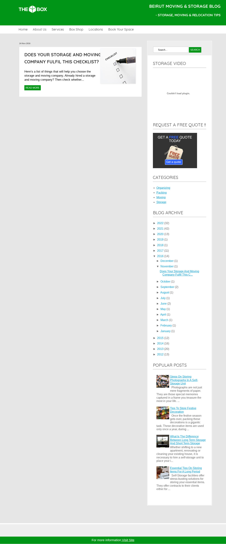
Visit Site (127, 540)
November (167, 266)
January (165, 331)
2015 (160, 337)
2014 (160, 343)
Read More (33, 87)
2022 (160, 223)
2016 (160, 256)
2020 (160, 234)
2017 (160, 250)
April (163, 314)
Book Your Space (121, 29)
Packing (161, 192)
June (163, 303)
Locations (96, 29)
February (166, 325)
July (163, 298)
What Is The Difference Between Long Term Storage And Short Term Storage (188, 440)
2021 (160, 228)
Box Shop (76, 29)
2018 (160, 245)
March (164, 319)
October (165, 281)
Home (23, 29)
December (167, 260)
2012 (160, 354)
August (165, 292)
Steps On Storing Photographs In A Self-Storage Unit (184, 380)
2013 (160, 348)
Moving (161, 197)
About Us (39, 29)
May (163, 309)
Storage (161, 202)
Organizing (163, 187)
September (167, 286)
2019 (160, 239)
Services (58, 29)
